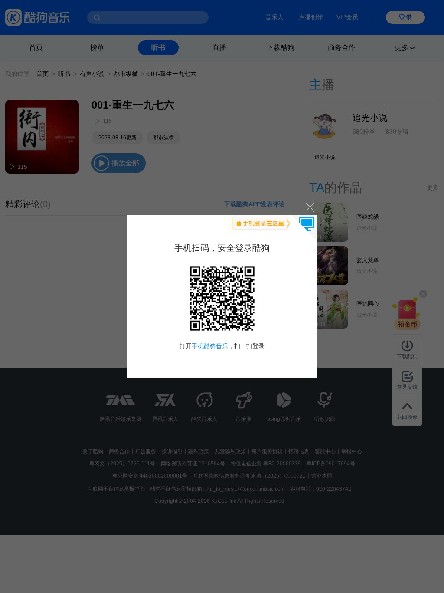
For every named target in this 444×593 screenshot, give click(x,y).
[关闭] (309, 207)
